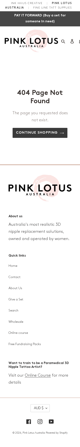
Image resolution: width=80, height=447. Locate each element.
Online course (18, 332)
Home (13, 265)
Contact (14, 277)
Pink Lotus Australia (34, 433)
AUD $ (39, 408)
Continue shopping (37, 132)
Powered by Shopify (57, 433)
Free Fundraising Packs (25, 344)
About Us (15, 288)
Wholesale (16, 321)
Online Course (38, 375)
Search (13, 310)
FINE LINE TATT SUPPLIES (52, 7)
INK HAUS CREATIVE (27, 3)
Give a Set (16, 299)
